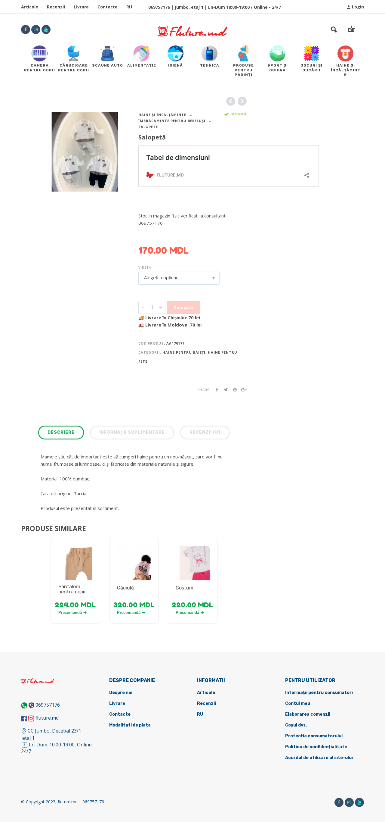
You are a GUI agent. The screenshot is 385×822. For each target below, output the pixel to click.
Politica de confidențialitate (316, 746)
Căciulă (125, 588)
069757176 (47, 705)
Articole (29, 7)
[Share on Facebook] (215, 389)
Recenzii (56, 7)
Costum (184, 588)
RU (129, 7)
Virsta (144, 267)
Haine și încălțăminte (162, 114)
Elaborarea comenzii (307, 714)
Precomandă (70, 612)
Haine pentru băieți (183, 352)
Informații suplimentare (132, 432)
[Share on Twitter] (224, 389)
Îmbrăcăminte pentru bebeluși (171, 120)
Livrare (81, 7)
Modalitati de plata (130, 725)
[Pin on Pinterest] (233, 389)
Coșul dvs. (296, 725)
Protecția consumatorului (314, 736)
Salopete (148, 126)
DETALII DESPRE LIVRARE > (167, 235)
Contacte (107, 7)
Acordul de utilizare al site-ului (319, 757)
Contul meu (297, 703)
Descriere (61, 432)
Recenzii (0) (204, 432)
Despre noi (120, 692)
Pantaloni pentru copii (71, 589)
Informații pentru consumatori (319, 692)
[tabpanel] (75, 570)
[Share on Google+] (242, 389)
